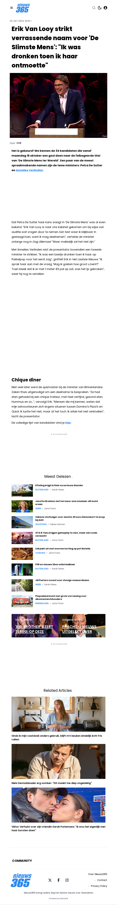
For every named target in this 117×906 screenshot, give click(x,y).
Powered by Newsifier (58, 898)
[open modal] (105, 8)
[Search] (94, 8)
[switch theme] (100, 8)
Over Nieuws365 (97, 874)
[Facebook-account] (58, 880)
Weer (38, 508)
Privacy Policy (99, 886)
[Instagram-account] (67, 880)
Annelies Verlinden (29, 170)
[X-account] (50, 880)
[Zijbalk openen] (11, 8)
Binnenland (42, 603)
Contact (102, 880)
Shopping (41, 524)
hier (68, 423)
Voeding (40, 552)
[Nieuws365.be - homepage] (22, 7)
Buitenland (42, 489)
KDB (19, 143)
